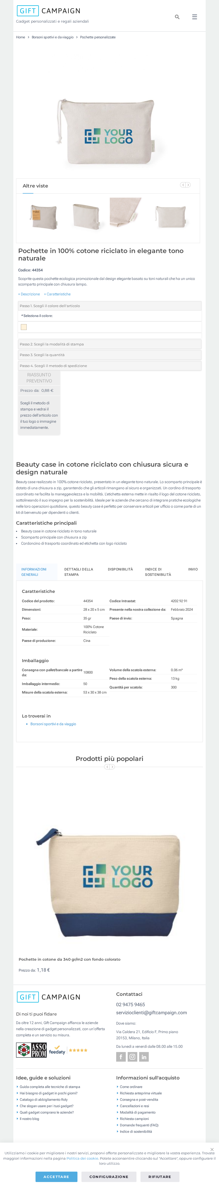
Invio (193, 569)
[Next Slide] (188, 185)
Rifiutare (159, 1177)
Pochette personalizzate (98, 37)
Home (20, 37)
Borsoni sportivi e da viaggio (52, 37)
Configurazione (109, 1177)
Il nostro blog (29, 1118)
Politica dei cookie (82, 1158)
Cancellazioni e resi (134, 1106)
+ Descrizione (29, 294)
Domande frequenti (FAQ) (139, 1125)
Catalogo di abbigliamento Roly (44, 1099)
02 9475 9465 (130, 1004)
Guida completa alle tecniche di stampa (50, 1087)
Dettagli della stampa (78, 572)
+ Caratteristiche (57, 294)
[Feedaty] (68, 1050)
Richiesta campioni (134, 1118)
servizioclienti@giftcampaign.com (151, 1012)
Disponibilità (120, 569)
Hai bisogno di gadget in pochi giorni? (48, 1093)
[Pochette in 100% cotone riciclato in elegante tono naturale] (108, 114)
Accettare (56, 1177)
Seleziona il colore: (37, 316)
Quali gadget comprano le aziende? (47, 1112)
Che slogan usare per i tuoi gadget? (46, 1106)
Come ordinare (131, 1087)
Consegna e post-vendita (139, 1099)
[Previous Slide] (182, 185)
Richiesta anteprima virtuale (141, 1093)
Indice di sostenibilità (158, 572)
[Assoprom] (32, 1050)
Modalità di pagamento (137, 1112)
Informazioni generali (34, 572)
